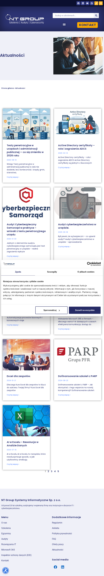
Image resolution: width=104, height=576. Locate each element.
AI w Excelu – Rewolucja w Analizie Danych (22, 443)
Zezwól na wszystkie (85, 310)
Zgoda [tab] (18, 272)
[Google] (92, 3)
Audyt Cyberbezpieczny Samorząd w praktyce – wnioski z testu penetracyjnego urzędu (26, 229)
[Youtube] (87, 3)
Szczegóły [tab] (52, 272)
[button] (64, 24)
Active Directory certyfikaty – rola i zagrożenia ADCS (76, 147)
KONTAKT (87, 25)
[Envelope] (101, 3)
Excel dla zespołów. (19, 376)
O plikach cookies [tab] (86, 272)
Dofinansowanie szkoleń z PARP (77, 376)
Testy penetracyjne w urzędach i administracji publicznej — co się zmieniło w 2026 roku (25, 150)
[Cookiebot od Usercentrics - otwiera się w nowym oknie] (89, 264)
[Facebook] (78, 3)
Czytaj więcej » (13, 177)
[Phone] (96, 3)
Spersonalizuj (49, 310)
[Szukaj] (96, 15)
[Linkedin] (83, 3)
